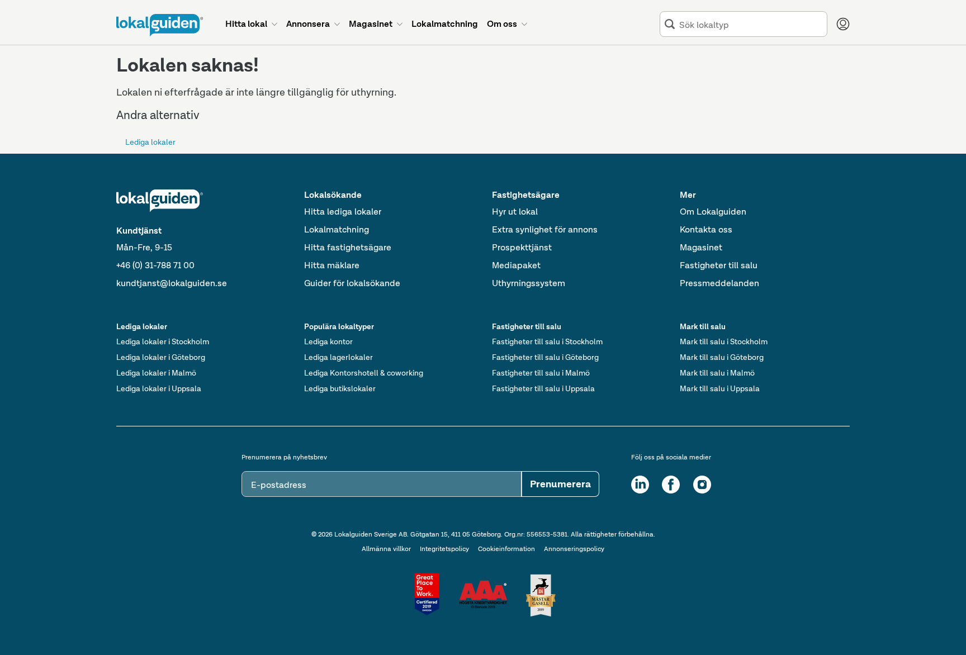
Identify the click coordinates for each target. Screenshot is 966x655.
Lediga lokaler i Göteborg (160, 357)
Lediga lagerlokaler (338, 357)
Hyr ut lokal (515, 211)
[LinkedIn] (640, 484)
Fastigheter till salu (718, 265)
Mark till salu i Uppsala (720, 388)
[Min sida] (843, 24)
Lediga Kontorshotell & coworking (363, 373)
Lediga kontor (328, 341)
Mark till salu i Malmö (717, 373)
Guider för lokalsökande (352, 283)
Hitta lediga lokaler (342, 211)
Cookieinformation (506, 548)
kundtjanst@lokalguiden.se (171, 283)
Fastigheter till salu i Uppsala (543, 388)
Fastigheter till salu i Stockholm (547, 341)
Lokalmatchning (336, 229)
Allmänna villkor (386, 548)
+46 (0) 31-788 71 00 (155, 265)
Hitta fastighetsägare (347, 247)
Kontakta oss (706, 229)
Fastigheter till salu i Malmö (541, 373)
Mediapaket (516, 265)
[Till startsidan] (159, 25)
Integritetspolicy (444, 548)
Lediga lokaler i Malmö (156, 373)
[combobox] (750, 24)
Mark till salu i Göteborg (722, 357)
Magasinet (701, 247)
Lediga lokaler (150, 142)
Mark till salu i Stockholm (724, 341)
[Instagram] (702, 484)
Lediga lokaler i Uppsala (158, 388)
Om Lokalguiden (713, 211)
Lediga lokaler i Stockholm (162, 341)
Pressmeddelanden (719, 283)
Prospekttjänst (522, 247)
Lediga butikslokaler (340, 388)
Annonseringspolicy (574, 548)
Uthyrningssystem (528, 283)
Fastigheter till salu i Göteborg (545, 357)
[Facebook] (671, 484)
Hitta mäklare (331, 265)
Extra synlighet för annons (545, 229)
